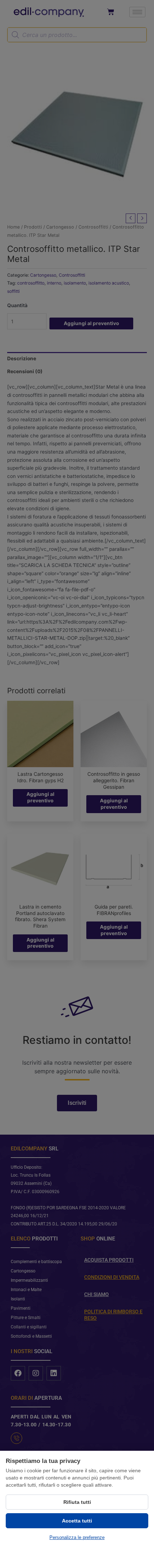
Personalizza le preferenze (77, 1537)
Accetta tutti (77, 1521)
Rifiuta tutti (77, 1502)
